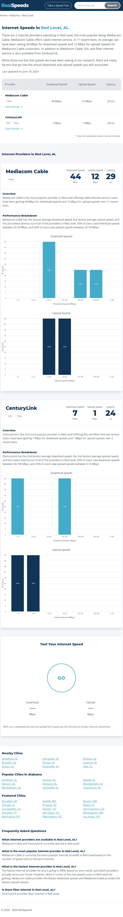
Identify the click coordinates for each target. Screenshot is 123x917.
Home (3, 15)
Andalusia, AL (10, 759)
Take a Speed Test (58, 5)
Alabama (14, 15)
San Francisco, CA (93, 809)
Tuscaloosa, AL (92, 787)
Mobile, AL (89, 780)
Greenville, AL (50, 766)
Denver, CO (49, 809)
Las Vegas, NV (91, 816)
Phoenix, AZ (49, 805)
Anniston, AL (9, 780)
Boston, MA (90, 801)
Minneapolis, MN (93, 813)
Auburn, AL (8, 784)
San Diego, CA (50, 813)
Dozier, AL (8, 766)
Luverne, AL (90, 762)
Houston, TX (9, 813)
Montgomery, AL (93, 784)
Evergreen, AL (50, 759)
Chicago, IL (8, 805)
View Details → (14, 107)
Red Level (27, 15)
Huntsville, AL (50, 787)
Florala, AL (48, 762)
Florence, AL (49, 784)
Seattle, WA (49, 801)
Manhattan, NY (11, 816)
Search (112, 5)
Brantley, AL (9, 762)
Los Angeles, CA (11, 809)
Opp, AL (87, 766)
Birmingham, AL (11, 787)
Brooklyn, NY (9, 801)
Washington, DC (52, 816)
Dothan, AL (49, 780)
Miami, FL (88, 805)
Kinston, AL (90, 759)
